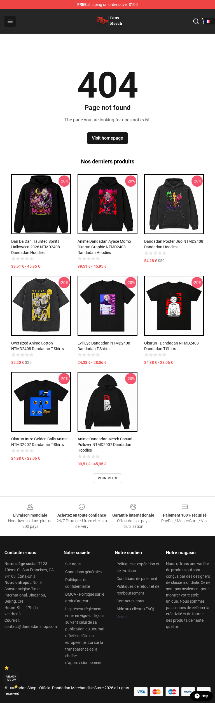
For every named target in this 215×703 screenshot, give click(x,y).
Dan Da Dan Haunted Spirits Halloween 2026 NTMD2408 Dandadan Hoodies (35, 247)
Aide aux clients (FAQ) (135, 609)
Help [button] (205, 696)
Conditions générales (83, 572)
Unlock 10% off (11, 678)
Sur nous (73, 564)
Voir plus (107, 478)
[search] (196, 21)
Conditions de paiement (136, 578)
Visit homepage (107, 138)
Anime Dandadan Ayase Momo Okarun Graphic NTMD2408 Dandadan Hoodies (104, 247)
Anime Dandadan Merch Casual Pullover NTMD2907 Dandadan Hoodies (105, 444)
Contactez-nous (130, 601)
